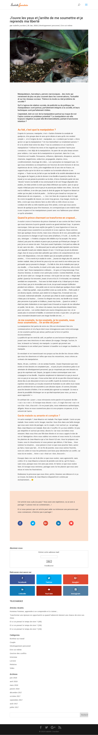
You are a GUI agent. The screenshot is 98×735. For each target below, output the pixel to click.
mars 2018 (14, 685)
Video (12, 668)
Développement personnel (49, 26)
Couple (12, 642)
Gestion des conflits (18, 653)
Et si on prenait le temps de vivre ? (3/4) (25, 625)
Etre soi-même (66, 26)
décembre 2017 (16, 692)
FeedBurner (49, 566)
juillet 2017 (14, 707)
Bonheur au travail (17, 639)
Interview (13, 657)
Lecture (13, 661)
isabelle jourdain (19, 26)
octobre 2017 (15, 696)
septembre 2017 (16, 700)
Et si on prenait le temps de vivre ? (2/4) (25, 629)
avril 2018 (13, 681)
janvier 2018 (14, 689)
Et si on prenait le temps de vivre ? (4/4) (25, 622)
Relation (13, 664)
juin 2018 (13, 678)
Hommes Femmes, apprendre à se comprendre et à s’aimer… (34, 611)
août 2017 (14, 704)
